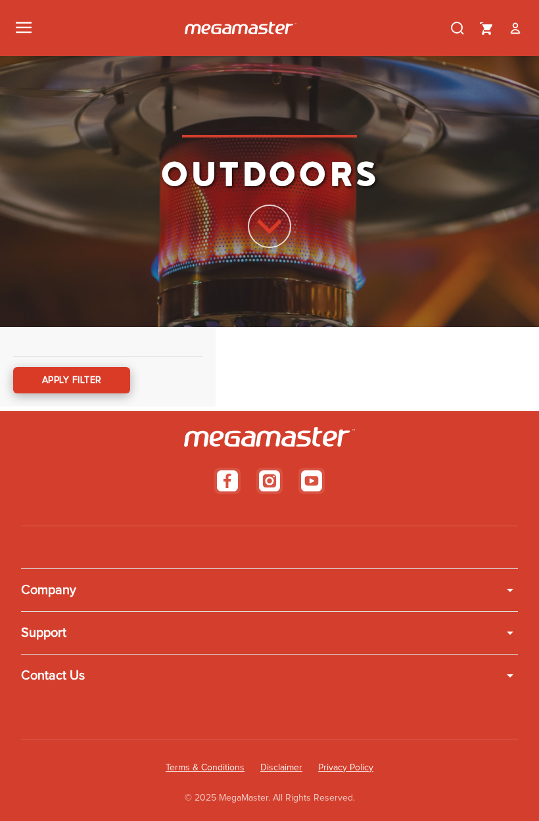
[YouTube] (311, 481)
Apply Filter (72, 380)
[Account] (515, 28)
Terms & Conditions (205, 767)
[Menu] (24, 28)
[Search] (457, 28)
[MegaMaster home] (240, 28)
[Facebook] (227, 481)
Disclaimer (281, 767)
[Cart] (486, 28)
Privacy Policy (345, 767)
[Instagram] (269, 481)
